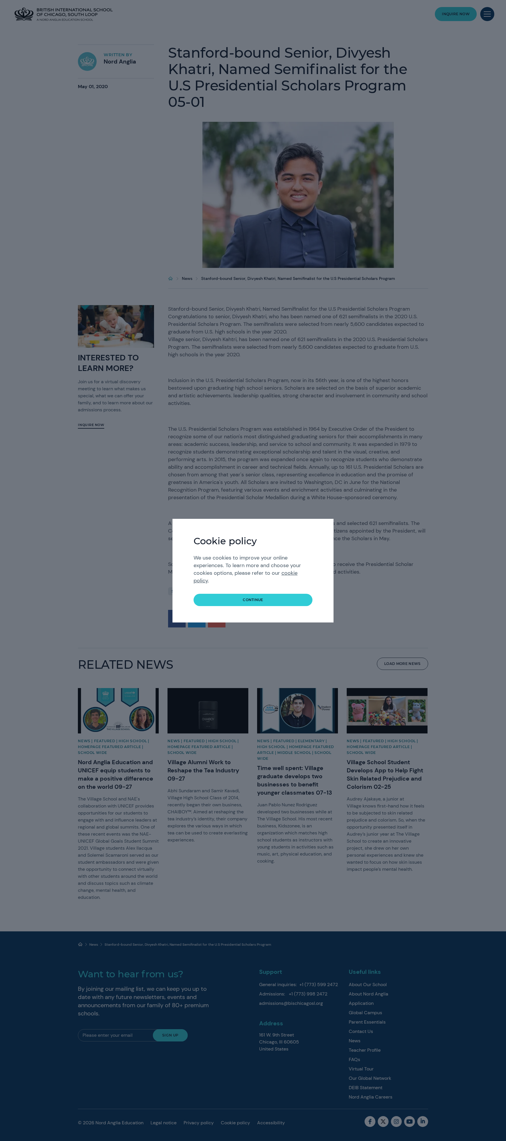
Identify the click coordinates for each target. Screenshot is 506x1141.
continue (253, 600)
